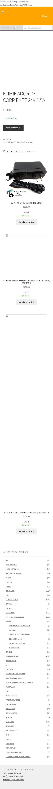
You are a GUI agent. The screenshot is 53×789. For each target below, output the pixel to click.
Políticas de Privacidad (13, 776)
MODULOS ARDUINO (14, 678)
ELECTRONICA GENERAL (15, 617)
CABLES (9, 582)
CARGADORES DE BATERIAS (19, 634)
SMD (7, 735)
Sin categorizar (12, 730)
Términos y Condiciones (13, 779)
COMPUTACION (12, 599)
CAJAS (8, 586)
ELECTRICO (10, 613)
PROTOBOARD (11, 704)
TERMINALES (11, 748)
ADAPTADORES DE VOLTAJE (22, 142)
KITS (8, 665)
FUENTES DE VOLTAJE (17, 643)
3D (7, 560)
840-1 (26, 518)
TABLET (9, 739)
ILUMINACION (11, 661)
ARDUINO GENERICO (13, 573)
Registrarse (16, 28)
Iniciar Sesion (6, 28)
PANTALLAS (10, 687)
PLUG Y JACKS (11, 695)
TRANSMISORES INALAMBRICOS (18, 756)
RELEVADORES (11, 713)
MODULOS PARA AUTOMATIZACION (19, 682)
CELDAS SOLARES (15, 639)
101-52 (26, 288)
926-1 (26, 209)
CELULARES (10, 591)
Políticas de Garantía (12, 773)
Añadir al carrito (13, 127)
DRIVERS (9, 604)
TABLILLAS (10, 743)
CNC (7, 595)
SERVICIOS (10, 726)
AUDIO (8, 578)
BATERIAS (12, 630)
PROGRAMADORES (13, 700)
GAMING (9, 652)
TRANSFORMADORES (14, 752)
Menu (44, 16)
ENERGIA (9, 621)
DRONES (9, 608)
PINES (8, 691)
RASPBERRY (10, 709)
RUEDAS (9, 717)
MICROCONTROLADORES (15, 674)
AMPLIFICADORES (12, 569)
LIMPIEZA (9, 669)
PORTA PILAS (14, 647)
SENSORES (10, 722)
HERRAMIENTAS (12, 656)
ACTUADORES (11, 565)
